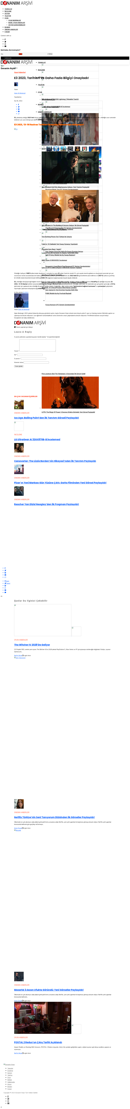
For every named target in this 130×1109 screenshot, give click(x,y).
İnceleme (8, 11)
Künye (9, 1084)
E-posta (17, 358)
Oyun (6, 18)
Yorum (16, 351)
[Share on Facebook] (67, 568)
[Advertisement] (28, 381)
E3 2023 (25, 292)
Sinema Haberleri (11, 29)
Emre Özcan (18, 828)
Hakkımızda (8, 58)
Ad (15, 355)
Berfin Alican (18, 655)
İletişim (9, 1086)
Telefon (8, 16)
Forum (7, 32)
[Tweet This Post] (67, 570)
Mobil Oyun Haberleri (16, 22)
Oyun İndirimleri (14, 20)
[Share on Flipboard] (67, 573)
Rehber (7, 27)
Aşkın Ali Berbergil (19, 93)
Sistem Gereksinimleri (16, 25)
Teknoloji (8, 9)
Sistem (7, 13)
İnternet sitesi (18, 362)
